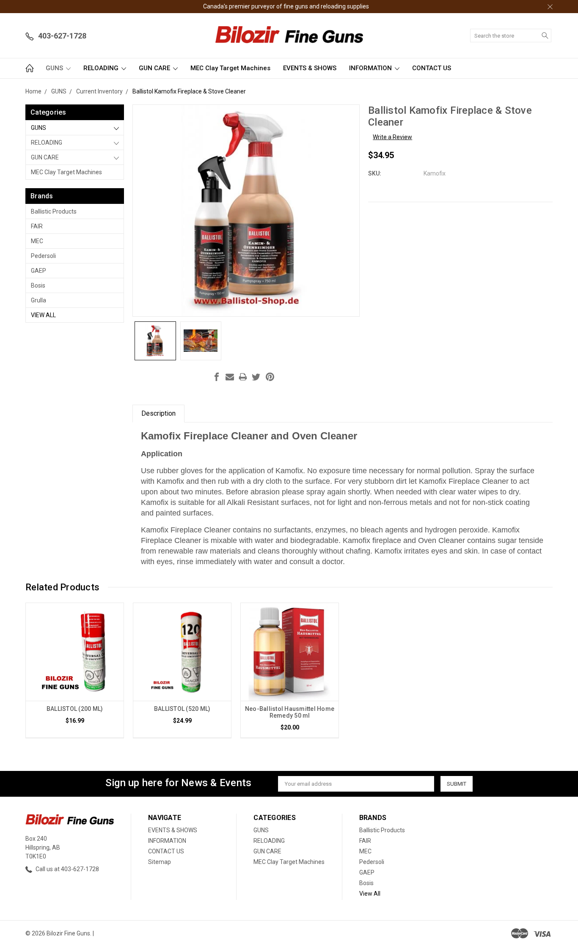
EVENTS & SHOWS (309, 68)
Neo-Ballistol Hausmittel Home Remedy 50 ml (289, 712)
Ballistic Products (54, 211)
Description (158, 413)
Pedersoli (43, 255)
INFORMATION (371, 68)
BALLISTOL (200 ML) (75, 708)
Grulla (38, 300)
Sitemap (159, 861)
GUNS (55, 68)
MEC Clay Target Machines (230, 68)
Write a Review (392, 137)
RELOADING (101, 68)
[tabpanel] (75, 670)
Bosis (38, 285)
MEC (37, 241)
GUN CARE (155, 68)
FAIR (37, 226)
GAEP (38, 270)
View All (43, 315)
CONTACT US (431, 68)
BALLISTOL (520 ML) (182, 708)
